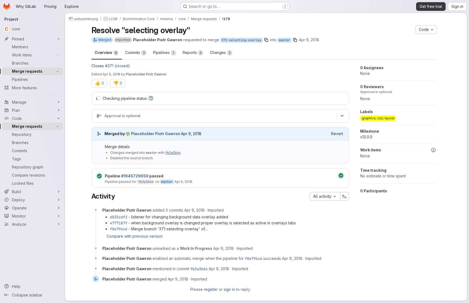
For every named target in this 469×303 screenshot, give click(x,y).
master (284, 40)
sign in (229, 289)
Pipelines (163, 52)
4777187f (118, 223)
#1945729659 (134, 176)
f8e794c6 (118, 229)
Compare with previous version (135, 236)
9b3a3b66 (172, 153)
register (211, 289)
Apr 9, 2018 (309, 39)
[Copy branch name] (266, 40)
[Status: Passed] (99, 176)
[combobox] (325, 196)
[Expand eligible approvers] (342, 116)
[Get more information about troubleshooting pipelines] (151, 98)
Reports (192, 52)
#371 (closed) (117, 65)
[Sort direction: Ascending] (344, 196)
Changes (220, 52)
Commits (135, 52)
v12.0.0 (366, 137)
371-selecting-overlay (241, 40)
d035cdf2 (118, 217)
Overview (106, 52)
